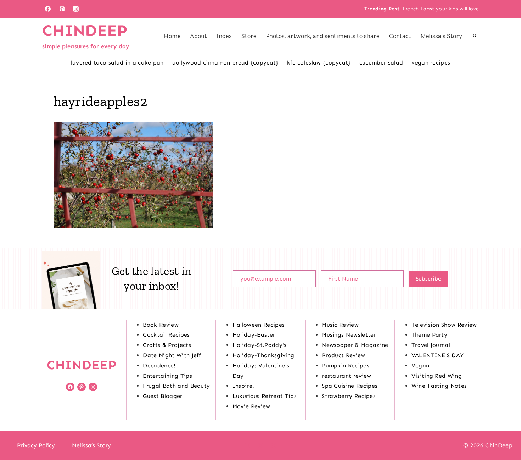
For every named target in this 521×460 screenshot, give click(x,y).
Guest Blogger (162, 396)
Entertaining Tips (167, 375)
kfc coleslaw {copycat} (319, 62)
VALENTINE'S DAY (437, 355)
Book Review (161, 324)
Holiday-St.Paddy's (260, 345)
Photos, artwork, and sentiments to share (322, 36)
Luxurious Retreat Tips (265, 396)
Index (224, 36)
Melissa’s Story (441, 36)
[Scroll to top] (504, 433)
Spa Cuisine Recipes (349, 385)
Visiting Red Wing (436, 375)
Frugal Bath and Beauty (176, 385)
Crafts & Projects (167, 345)
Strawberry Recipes (349, 396)
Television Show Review (444, 324)
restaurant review (346, 375)
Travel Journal (430, 345)
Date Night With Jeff (172, 355)
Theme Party (429, 334)
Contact (400, 36)
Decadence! (159, 365)
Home (172, 36)
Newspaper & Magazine (355, 345)
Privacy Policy (36, 445)
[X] (260, 445)
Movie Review (251, 406)
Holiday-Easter (254, 334)
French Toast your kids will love (441, 9)
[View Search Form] (474, 36)
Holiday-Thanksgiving (263, 355)
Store (248, 36)
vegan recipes (430, 62)
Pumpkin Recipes (345, 365)
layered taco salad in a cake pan (117, 62)
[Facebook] (48, 9)
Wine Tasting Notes (439, 385)
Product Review (343, 355)
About (198, 36)
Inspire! (243, 385)
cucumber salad (381, 62)
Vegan (420, 365)
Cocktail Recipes (166, 334)
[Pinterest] (62, 9)
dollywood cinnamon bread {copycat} (225, 62)
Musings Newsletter (349, 334)
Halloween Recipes (259, 324)
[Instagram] (76, 9)
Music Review (340, 324)
